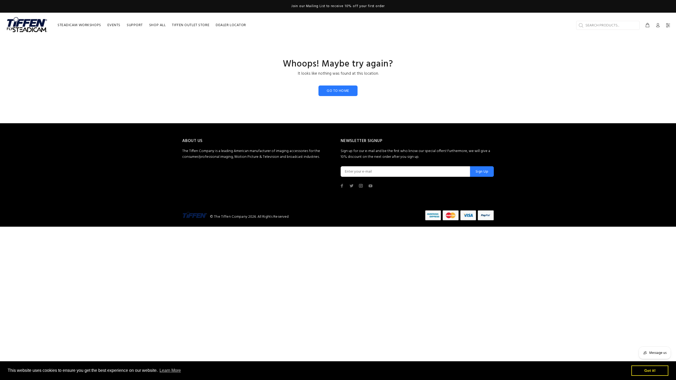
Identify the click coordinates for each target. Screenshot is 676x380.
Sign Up (482, 172)
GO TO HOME (338, 91)
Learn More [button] (170, 370)
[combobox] (608, 25)
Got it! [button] (650, 370)
